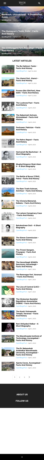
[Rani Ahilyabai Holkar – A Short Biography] (8, 327)
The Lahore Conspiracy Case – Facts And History (29, 214)
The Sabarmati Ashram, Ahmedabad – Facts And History (27, 117)
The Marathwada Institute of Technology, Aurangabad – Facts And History (29, 338)
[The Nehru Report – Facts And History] (8, 143)
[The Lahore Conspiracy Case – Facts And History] (8, 216)
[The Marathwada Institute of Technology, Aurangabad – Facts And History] (8, 338)
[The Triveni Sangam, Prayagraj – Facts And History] (8, 253)
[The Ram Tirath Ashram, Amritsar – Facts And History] (8, 192)
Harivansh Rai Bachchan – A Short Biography (28, 153)
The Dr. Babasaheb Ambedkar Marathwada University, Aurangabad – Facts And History (27, 351)
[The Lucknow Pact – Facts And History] (8, 106)
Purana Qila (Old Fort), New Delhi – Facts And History (28, 92)
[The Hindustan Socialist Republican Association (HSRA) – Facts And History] (8, 303)
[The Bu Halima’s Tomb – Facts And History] (8, 70)
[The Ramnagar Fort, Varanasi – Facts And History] (8, 278)
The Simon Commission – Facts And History (27, 239)
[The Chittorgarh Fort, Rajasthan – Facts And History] (22, 48)
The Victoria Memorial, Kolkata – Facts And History (28, 202)
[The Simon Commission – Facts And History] (8, 241)
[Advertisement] (22, 431)
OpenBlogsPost (6, 20)
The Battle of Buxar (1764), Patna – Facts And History (28, 177)
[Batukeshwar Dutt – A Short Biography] (8, 228)
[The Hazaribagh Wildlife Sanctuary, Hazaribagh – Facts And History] (8, 266)
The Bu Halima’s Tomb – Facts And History (26, 67)
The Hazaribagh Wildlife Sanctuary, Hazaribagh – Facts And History (27, 264)
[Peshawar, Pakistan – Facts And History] (8, 131)
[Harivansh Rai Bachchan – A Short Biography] (8, 155)
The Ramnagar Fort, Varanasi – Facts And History (29, 276)
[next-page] (29, 377)
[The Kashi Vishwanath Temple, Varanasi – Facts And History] (8, 315)
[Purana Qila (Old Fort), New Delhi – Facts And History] (8, 94)
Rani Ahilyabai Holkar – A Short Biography (27, 325)
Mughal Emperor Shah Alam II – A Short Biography (28, 165)
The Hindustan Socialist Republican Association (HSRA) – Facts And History (28, 301)
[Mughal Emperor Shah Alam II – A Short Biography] (8, 168)
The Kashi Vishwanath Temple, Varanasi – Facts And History (27, 313)
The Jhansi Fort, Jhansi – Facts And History (27, 79)
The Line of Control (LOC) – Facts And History (28, 288)
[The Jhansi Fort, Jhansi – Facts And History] (8, 82)
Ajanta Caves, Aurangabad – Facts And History (29, 364)
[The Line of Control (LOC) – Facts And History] (8, 290)
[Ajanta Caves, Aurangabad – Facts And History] (8, 366)
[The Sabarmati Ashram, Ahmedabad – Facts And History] (8, 119)
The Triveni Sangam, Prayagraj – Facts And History (26, 252)
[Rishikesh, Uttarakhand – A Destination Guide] (22, 14)
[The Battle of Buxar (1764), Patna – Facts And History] (8, 180)
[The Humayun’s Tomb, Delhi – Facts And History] (22, 31)
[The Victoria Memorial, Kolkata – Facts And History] (8, 204)
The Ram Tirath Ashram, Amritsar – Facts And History (29, 190)
